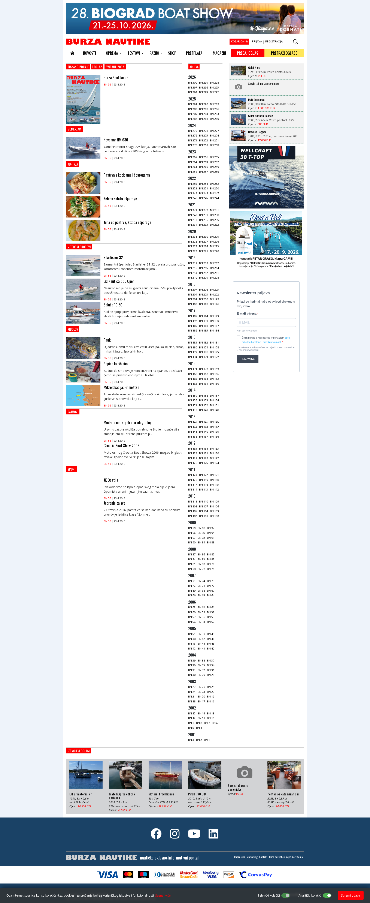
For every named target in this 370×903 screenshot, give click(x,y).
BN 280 (214, 119)
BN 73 (210, 581)
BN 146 (203, 422)
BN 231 (192, 236)
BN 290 (203, 104)
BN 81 (191, 564)
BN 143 (203, 427)
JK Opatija (111, 480)
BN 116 (203, 484)
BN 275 (203, 135)
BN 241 (214, 210)
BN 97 (210, 528)
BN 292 (214, 92)
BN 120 (192, 480)
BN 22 (210, 692)
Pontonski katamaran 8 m (283, 794)
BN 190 (214, 321)
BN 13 (210, 713)
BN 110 (203, 501)
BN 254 (203, 184)
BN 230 (203, 236)
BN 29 (201, 675)
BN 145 (214, 422)
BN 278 (203, 131)
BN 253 (214, 184)
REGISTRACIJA (274, 41)
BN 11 (201, 718)
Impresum (239, 857)
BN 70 (210, 586)
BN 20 (201, 696)
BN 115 (214, 484)
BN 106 (214, 506)
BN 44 (201, 643)
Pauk (107, 340)
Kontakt (263, 857)
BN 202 (214, 294)
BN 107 (203, 506)
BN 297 (192, 87)
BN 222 (192, 251)
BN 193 (214, 316)
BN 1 (207, 740)
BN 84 (191, 559)
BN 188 (203, 326)
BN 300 (192, 82)
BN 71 (201, 586)
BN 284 (203, 114)
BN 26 (201, 687)
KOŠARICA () (239, 41)
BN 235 (214, 220)
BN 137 (203, 436)
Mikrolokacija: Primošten (121, 387)
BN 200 (203, 299)
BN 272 (203, 140)
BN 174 (192, 357)
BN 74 (201, 581)
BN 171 (192, 369)
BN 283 (214, 114)
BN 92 (201, 538)
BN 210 (192, 277)
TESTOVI (134, 53)
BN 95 (201, 533)
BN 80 (201, 564)
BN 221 (203, 251)
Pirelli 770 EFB (197, 794)
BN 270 (192, 145)
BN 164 (203, 379)
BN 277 (214, 131)
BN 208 (214, 277)
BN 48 (191, 639)
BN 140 (203, 432)
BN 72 (191, 586)
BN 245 (203, 198)
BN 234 (192, 224)
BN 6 (215, 723)
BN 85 (210, 554)
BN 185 (203, 330)
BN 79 (210, 564)
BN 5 (191, 728)
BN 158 (203, 396)
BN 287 (203, 109)
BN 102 (192, 516)
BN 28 (210, 675)
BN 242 (203, 210)
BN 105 (192, 511)
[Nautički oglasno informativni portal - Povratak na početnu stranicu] (108, 41)
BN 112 (214, 489)
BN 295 (214, 87)
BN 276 (192, 135)
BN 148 (214, 410)
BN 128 (203, 458)
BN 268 (214, 145)
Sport (71, 469)
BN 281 (203, 119)
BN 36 (191, 665)
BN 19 (210, 696)
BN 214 (214, 268)
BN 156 (192, 400)
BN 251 (203, 188)
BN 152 (203, 405)
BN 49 (210, 634)
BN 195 (192, 316)
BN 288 (192, 109)
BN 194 (203, 316)
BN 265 (214, 157)
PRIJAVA (257, 41)
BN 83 (201, 559)
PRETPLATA (194, 53)
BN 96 (191, 533)
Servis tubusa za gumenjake (263, 84)
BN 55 (210, 617)
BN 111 (192, 501)
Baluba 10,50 (113, 305)
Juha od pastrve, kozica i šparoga (127, 222)
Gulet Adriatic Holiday (260, 116)
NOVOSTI (89, 53)
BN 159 (192, 396)
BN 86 (201, 554)
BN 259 (214, 167)
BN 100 (214, 516)
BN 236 (203, 220)
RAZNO (154, 53)
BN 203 (203, 294)
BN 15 (191, 713)
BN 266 (203, 157)
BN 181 (214, 342)
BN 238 (214, 215)
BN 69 (191, 590)
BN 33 (191, 670)
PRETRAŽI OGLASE (284, 53)
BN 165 (192, 379)
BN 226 (214, 241)
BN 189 (192, 326)
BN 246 (192, 198)
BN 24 (191, 692)
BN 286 (214, 109)
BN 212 (203, 273)
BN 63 (191, 607)
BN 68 (201, 590)
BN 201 (192, 299)
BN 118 (214, 480)
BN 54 (191, 622)
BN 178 (214, 347)
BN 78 (191, 569)
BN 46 (210, 639)
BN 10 (210, 718)
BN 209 (203, 277)
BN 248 (203, 193)
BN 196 (214, 304)
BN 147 (192, 422)
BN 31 (210, 670)
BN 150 (192, 410)
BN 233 (203, 224)
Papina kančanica (116, 363)
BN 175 (214, 352)
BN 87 (191, 554)
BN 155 (203, 400)
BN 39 (191, 660)
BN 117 (192, 484)
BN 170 (203, 369)
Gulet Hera (254, 67)
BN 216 (192, 268)
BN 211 (214, 273)
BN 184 (214, 330)
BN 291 (192, 104)
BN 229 (214, 236)
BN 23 (201, 692)
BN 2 (199, 740)
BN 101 (203, 516)
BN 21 (191, 696)
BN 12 (191, 718)
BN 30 (191, 675)
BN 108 (192, 506)
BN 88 (210, 542)
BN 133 (214, 448)
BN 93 (191, 538)
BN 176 (203, 352)
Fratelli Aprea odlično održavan (122, 796)
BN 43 (210, 643)
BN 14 (201, 713)
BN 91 (210, 538)
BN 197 (203, 304)
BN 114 (192, 489)
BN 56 (107, 84)
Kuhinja (72, 164)
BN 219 (192, 263)
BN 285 (192, 114)
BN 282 (192, 119)
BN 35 (201, 665)
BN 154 (214, 400)
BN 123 (192, 475)
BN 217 (214, 263)
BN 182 (203, 342)
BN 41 (201, 648)
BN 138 (192, 436)
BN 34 (210, 665)
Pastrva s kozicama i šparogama (127, 175)
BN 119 (203, 480)
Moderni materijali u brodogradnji (128, 422)
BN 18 (191, 701)
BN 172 (214, 357)
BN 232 (214, 224)
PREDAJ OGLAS (247, 53)
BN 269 (203, 145)
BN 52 (210, 622)
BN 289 (214, 104)
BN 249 (192, 193)
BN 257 (203, 172)
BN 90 (191, 542)
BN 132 (192, 453)
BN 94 (210, 533)
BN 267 (192, 157)
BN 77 (201, 569)
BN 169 (214, 369)
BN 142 (214, 427)
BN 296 (203, 87)
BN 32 (201, 670)
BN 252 (192, 188)
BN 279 (192, 131)
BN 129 (192, 458)
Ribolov (72, 329)
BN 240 (192, 215)
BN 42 (191, 648)
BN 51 (191, 634)
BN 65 (201, 595)
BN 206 (203, 289)
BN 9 (191, 723)
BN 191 (203, 321)
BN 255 (192, 184)
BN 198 (192, 304)
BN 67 (210, 590)
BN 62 (201, 607)
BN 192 (192, 321)
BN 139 (214, 432)
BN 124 (214, 463)
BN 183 (192, 342)
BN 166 (214, 374)
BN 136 (214, 436)
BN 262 (214, 162)
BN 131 (203, 453)
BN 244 (214, 198)
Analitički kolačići (309, 895)
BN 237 (192, 220)
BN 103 (214, 511)
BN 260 (203, 167)
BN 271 (214, 140)
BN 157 (214, 396)
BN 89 (201, 542)
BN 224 (203, 246)
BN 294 (192, 92)
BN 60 (191, 612)
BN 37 (210, 660)
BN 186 (192, 330)
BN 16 (210, 701)
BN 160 (214, 384)
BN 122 (203, 475)
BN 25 (210, 687)
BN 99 (191, 528)
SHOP (172, 53)
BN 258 (192, 172)
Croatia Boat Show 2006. (122, 445)
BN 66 (191, 595)
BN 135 (192, 448)
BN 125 (203, 463)
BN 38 (201, 660)
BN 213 (192, 273)
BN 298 (214, 82)
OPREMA (112, 53)
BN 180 (192, 347)
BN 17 (201, 701)
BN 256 (214, 172)
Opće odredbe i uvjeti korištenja (286, 857)
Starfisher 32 (113, 257)
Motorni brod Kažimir (161, 794)
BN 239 (203, 215)
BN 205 (214, 289)
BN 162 (192, 384)
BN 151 (214, 405)
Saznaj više (163, 895)
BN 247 (214, 193)
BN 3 (191, 740)
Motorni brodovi (79, 246)
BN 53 (201, 622)
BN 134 (203, 448)
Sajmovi (72, 411)
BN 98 (201, 528)
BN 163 (214, 379)
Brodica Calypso (257, 132)
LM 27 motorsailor (80, 794)
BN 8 (199, 723)
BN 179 (203, 347)
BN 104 (203, 511)
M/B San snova (256, 100)
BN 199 (214, 299)
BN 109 (214, 501)
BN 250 (214, 188)
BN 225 (192, 246)
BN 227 (203, 241)
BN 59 (201, 612)
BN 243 (192, 210)
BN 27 (191, 687)
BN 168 (192, 374)
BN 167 (203, 374)
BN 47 (201, 639)
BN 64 (210, 595)
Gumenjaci (74, 129)
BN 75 (191, 581)
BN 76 (210, 569)
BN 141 (192, 432)
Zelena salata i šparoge (120, 198)
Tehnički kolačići (269, 895)
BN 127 (214, 458)
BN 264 (192, 162)
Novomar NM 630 (116, 139)
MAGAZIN (219, 53)
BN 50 (201, 634)
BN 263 (203, 162)
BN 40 (210, 648)
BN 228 (192, 241)
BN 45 (191, 643)
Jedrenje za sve (114, 503)
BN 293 (203, 92)
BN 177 (192, 352)
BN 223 (214, 246)
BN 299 (203, 82)
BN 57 (191, 617)
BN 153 (192, 405)
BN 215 (203, 268)
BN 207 (192, 289)
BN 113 (203, 489)
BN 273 (192, 140)
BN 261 (192, 167)
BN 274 (214, 135)
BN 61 (210, 607)
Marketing (252, 857)
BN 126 (192, 463)
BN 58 (210, 612)
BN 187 (214, 326)
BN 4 (199, 728)
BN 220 (214, 251)
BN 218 (203, 263)
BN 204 (192, 294)
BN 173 (203, 357)
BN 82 (210, 559)
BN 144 (192, 427)
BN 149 (203, 410)
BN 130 (214, 453)
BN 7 (207, 723)
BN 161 (203, 384)
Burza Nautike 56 (116, 77)
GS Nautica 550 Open (119, 281)
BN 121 (214, 475)
